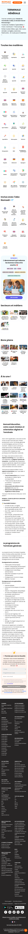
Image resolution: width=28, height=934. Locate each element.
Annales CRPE (4, 729)
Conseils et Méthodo (19, 823)
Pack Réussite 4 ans (6, 783)
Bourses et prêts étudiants (20, 785)
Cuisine (3, 855)
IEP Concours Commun (20, 889)
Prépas (3, 806)
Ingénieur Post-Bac (19, 879)
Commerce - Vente (5, 863)
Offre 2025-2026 (5, 781)
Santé (2, 832)
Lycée (16, 852)
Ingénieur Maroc (18, 881)
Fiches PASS (4, 753)
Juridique (17, 871)
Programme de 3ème (19, 710)
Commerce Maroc (19, 887)
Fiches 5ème (4, 738)
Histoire (3, 764)
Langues (3, 837)
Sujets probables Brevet (20, 824)
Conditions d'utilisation (7, 903)
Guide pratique (18, 858)
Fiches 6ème (4, 736)
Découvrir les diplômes (20, 764)
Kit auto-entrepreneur (6, 875)
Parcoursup (17, 763)
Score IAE (17, 894)
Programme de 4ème (19, 708)
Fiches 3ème (4, 741)
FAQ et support (18, 740)
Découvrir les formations (20, 766)
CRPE (16, 864)
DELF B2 (16, 804)
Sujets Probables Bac (19, 826)
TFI (15, 798)
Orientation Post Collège (20, 841)
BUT (2, 804)
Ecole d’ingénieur (18, 775)
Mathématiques (5, 763)
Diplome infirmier (5, 815)
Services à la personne (6, 870)
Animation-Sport (18, 867)
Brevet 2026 (4, 713)
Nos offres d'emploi (17, 901)
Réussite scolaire (18, 722)
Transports (3, 857)
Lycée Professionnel (5, 798)
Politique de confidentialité (10, 930)
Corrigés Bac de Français (20, 831)
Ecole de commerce (19, 771)
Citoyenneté (17, 727)
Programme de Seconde (20, 712)
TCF (15, 799)
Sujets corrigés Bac (19, 830)
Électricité (3, 867)
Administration (18, 866)
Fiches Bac (3, 743)
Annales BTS (4, 724)
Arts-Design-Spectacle (6, 831)
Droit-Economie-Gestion (7, 824)
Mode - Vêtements (5, 859)
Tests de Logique (18, 896)
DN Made (3, 811)
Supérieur (17, 854)
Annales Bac (4, 719)
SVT (2, 768)
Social (2, 834)
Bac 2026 (3, 711)
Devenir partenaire (19, 776)
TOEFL (16, 808)
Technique (17, 877)
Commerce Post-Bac (19, 882)
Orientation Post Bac (19, 839)
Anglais (3, 771)
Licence (3, 808)
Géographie (4, 766)
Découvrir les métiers (19, 768)
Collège (3, 791)
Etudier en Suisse (5, 846)
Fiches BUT (3, 751)
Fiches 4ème (4, 739)
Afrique (16, 728)
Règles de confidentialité (20, 903)
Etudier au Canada (5, 844)
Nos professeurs (18, 718)
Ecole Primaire (4, 789)
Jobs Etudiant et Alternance (18, 789)
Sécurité (16, 876)
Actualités (17, 741)
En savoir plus (10, 683)
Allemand (3, 775)
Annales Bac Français (6, 723)
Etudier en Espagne (5, 847)
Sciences (3, 829)
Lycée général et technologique (5, 795)
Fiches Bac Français (6, 746)
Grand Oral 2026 (18, 844)
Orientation (17, 723)
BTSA (2, 803)
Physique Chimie (5, 770)
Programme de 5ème (19, 707)
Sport (16, 725)
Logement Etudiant (19, 786)
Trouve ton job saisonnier (20, 791)
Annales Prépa (4, 726)
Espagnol (3, 773)
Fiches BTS (3, 748)
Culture (16, 869)
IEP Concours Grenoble (20, 891)
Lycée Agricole (4, 799)
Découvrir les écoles (19, 770)
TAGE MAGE (17, 892)
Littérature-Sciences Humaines (6, 827)
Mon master (17, 842)
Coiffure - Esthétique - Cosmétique (6, 861)
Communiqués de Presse (20, 743)
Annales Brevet (4, 721)
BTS (2, 801)
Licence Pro (3, 810)
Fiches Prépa (4, 750)
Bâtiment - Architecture (6, 865)
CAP (2, 793)
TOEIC (16, 806)
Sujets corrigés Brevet (19, 828)
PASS (2, 813)
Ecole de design (18, 773)
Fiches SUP (3, 755)
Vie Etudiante (18, 783)
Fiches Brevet (4, 744)
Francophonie (18, 730)
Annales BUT (4, 728)
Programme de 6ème (19, 705)
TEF (15, 801)
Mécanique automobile (6, 868)
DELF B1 (16, 803)
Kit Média (17, 745)
